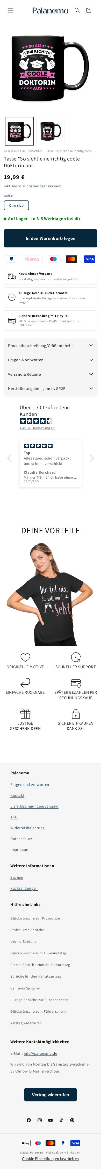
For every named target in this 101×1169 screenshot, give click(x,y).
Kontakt (17, 795)
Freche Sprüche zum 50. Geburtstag (40, 964)
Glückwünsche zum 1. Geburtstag (38, 953)
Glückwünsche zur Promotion (35, 918)
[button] (10, 10)
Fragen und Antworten (29, 784)
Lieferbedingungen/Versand (34, 806)
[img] (53, 420)
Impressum (19, 849)
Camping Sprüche (25, 988)
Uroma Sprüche (23, 941)
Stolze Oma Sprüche (27, 930)
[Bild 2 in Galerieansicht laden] (50, 131)
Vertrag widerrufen (26, 1023)
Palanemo (37, 1152)
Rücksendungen (24, 888)
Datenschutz (21, 838)
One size (16, 205)
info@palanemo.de (40, 1053)
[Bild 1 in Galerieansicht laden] (19, 131)
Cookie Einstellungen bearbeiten (50, 1158)
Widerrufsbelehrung (27, 827)
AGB (14, 817)
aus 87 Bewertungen (37, 427)
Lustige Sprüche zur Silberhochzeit (39, 999)
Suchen (16, 877)
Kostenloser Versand (44, 186)
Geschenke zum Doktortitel (23, 151)
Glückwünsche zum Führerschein (38, 1011)
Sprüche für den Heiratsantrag (35, 976)
